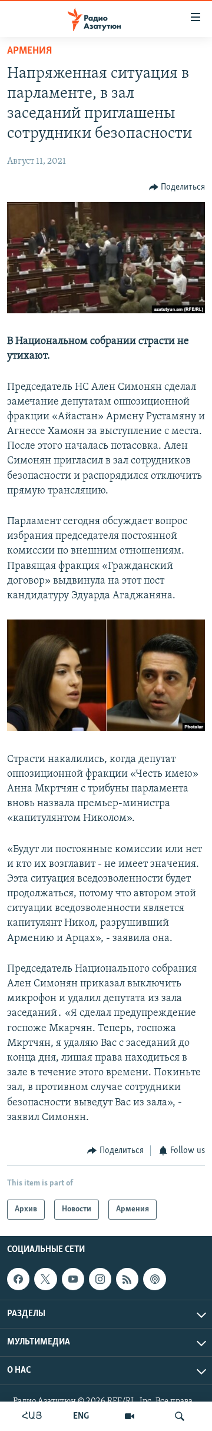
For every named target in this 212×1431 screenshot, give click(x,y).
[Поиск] (179, 1416)
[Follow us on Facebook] (18, 1279)
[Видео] (129, 1416)
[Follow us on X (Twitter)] (45, 1279)
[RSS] (127, 1279)
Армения (29, 51)
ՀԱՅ (32, 1416)
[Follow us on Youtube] (73, 1279)
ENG (81, 1416)
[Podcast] (154, 1279)
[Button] (177, 187)
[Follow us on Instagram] (100, 1279)
